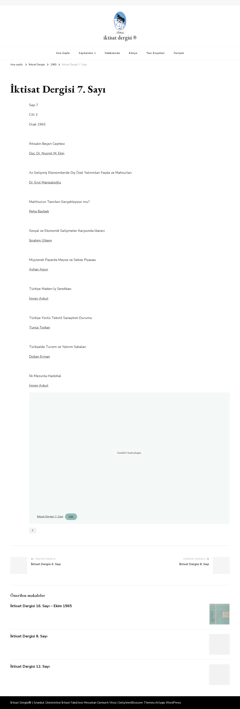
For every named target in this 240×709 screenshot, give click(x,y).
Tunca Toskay (39, 327)
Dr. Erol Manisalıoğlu (45, 182)
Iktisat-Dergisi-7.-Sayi (50, 516)
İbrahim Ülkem (40, 240)
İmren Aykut (38, 298)
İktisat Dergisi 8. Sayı (28, 636)
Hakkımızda (112, 53)
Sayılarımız (86, 53)
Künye (133, 53)
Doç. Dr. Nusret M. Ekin (46, 153)
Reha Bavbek (39, 211)
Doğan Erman (39, 356)
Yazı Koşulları (156, 53)
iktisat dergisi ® (120, 37)
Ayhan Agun (38, 269)
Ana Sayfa (63, 53)
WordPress (173, 703)
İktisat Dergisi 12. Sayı (30, 666)
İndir (71, 516)
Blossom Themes (143, 703)
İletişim (179, 53)
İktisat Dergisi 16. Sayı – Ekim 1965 (41, 605)
